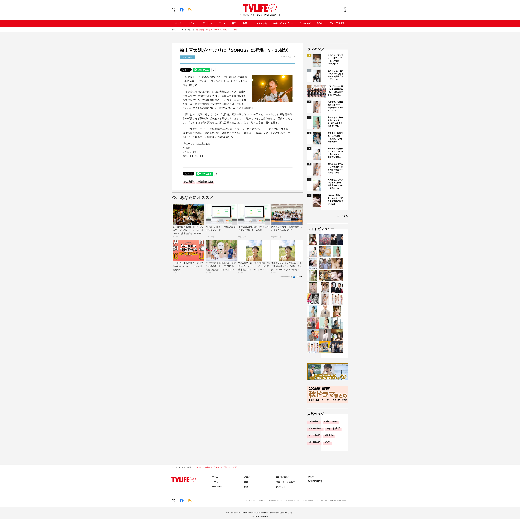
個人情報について (275, 501)
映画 (245, 23)
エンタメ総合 (260, 23)
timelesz (315, 421)
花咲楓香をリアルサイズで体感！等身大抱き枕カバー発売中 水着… (335, 168)
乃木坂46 (315, 435)
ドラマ (191, 23)
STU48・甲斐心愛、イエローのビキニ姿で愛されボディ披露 (335, 199)
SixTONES (332, 421)
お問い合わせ (308, 501)
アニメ (222, 23)
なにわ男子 (334, 428)
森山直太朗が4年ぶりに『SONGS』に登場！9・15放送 (216, 30)
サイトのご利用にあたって (255, 501)
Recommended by (286, 276)
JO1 (328, 442)
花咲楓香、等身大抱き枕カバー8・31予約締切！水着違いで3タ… (335, 106)
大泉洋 (190, 181)
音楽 (234, 23)
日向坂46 (315, 442)
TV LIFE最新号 (337, 23)
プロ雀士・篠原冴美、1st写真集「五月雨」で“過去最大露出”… (335, 137)
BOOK (320, 23)
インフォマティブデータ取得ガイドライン (332, 501)
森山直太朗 (206, 181)
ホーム (178, 23)
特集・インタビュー (283, 23)
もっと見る (342, 216)
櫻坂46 (330, 435)
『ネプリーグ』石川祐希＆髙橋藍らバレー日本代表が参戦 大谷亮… (335, 90)
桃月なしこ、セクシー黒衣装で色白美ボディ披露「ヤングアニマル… (335, 75)
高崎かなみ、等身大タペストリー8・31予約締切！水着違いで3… (335, 121)
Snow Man (316, 428)
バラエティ (207, 23)
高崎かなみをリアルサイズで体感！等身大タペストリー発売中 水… (335, 184)
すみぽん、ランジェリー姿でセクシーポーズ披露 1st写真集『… (335, 59)
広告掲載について (292, 501)
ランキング (305, 23)
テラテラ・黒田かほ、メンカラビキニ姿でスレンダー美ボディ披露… (335, 152)
